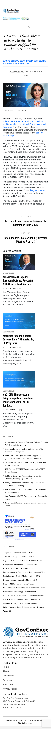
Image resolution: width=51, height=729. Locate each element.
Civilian (32, 560)
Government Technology (13, 591)
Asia (24, 556)
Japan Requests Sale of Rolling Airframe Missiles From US (25, 239)
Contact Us (8, 675)
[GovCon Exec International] (11, 11)
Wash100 (7, 611)
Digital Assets (9, 576)
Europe (6, 61)
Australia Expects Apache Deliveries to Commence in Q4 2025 (26, 223)
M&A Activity (9, 599)
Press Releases (23, 607)
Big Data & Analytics (12, 560)
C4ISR (25, 560)
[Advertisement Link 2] (19, 526)
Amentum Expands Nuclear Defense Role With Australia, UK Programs (18, 339)
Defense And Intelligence (26, 568)
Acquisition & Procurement (14, 552)
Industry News (9, 595)
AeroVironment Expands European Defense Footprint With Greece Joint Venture (18, 280)
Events (13, 580)
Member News (23, 599)
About (6, 671)
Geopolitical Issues (37, 587)
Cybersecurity (9, 568)
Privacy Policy (10, 688)
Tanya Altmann (37, 190)
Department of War (37, 572)
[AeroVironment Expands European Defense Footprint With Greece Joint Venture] (19, 262)
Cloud (39, 560)
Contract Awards (31, 564)
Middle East (35, 599)
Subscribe (8, 684)
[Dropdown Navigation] (23, 27)
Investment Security (36, 61)
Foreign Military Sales (12, 583)
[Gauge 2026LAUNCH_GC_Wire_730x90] (16, 18)
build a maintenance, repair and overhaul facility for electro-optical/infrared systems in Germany (25, 124)
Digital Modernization (25, 576)
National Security (10, 603)
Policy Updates (9, 607)
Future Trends (28, 583)
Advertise (7, 680)
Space (32, 607)
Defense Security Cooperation (15, 572)
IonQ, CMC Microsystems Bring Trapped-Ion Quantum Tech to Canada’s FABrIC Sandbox (18, 399)
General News (18, 61)
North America (10, 63)
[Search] (29, 27)
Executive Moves (24, 580)
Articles (30, 552)
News (21, 603)
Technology (24, 63)
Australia (31, 556)
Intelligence (21, 595)
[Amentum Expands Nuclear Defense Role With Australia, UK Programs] (19, 321)
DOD (38, 576)
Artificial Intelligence (11, 556)
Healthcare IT (30, 591)
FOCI (35, 580)
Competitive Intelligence (13, 564)
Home (6, 666)
